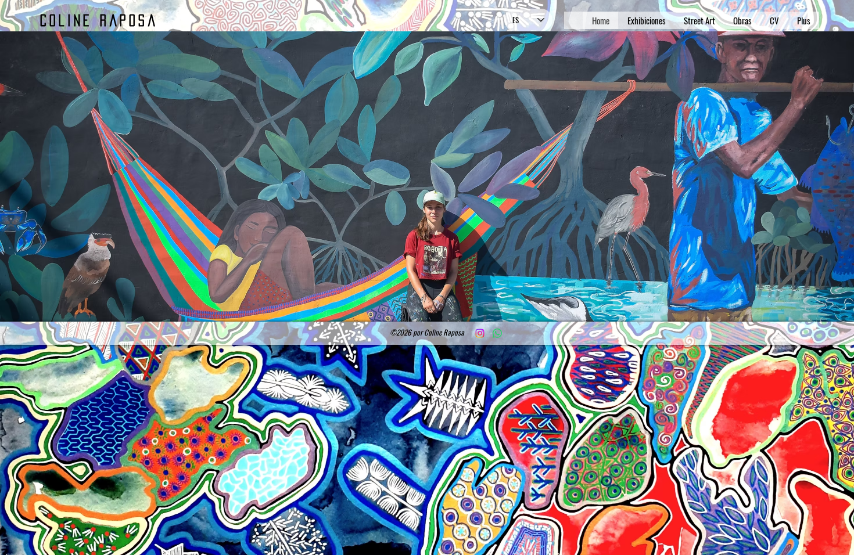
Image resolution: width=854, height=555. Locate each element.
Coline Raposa (99, 20)
